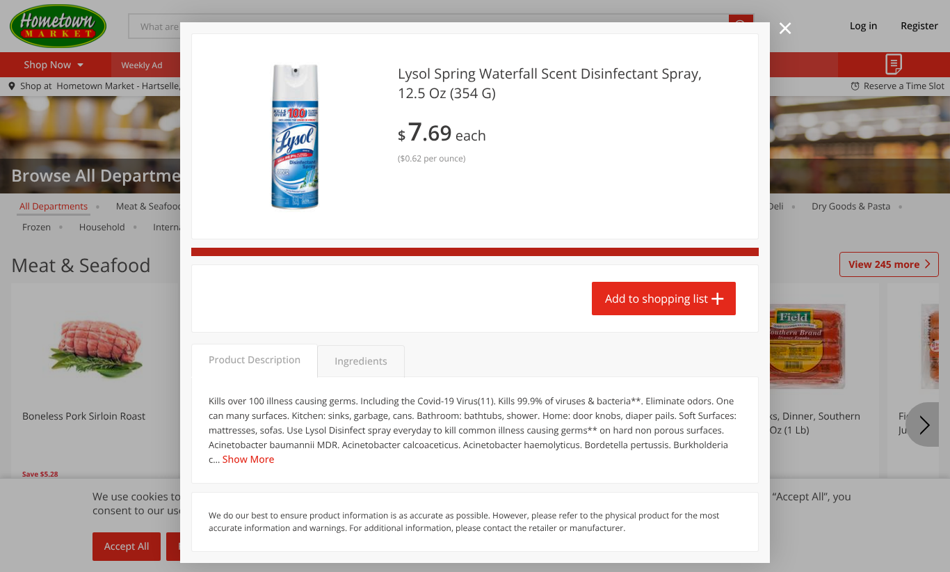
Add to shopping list (656, 298)
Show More (249, 459)
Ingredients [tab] (361, 361)
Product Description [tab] (254, 360)
